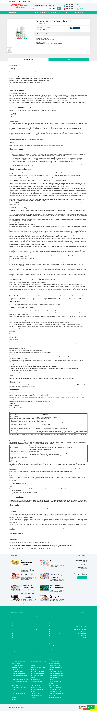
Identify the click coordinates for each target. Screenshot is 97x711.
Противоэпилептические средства (20, 679)
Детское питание (53, 635)
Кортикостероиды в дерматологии (20, 629)
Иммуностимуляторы (17, 643)
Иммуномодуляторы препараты (56, 641)
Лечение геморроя (35, 651)
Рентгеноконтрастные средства (19, 681)
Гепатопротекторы (53, 618)
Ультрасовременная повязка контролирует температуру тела (27, 587)
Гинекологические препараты (37, 620)
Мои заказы (83, 631)
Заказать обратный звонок (53, 34)
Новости (24, 1)
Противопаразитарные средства (19, 675)
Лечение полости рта (54, 651)
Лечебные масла (16, 651)
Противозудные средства (55, 629)
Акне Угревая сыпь (35, 626)
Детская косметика (16, 633)
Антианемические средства (55, 689)
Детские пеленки (16, 635)
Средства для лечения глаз (55, 687)
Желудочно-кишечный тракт (55, 637)
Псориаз (51, 679)
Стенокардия (15, 669)
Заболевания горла (16, 685)
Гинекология (52, 620)
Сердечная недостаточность (55, 667)
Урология (14, 699)
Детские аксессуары (35, 633)
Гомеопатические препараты (37, 622)
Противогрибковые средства (18, 673)
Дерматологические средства (19, 626)
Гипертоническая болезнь (55, 665)
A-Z (86, 12)
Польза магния (54, 561)
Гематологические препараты (38, 618)
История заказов (82, 633)
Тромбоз (51, 669)
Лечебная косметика (54, 649)
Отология (51, 655)
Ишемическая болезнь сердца (38, 667)
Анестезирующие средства (37, 616)
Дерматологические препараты (56, 624)
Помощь (18, 1)
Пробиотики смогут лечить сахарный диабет (57, 586)
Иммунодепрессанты (54, 639)
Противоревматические (54, 677)
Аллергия (14, 616)
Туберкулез (33, 697)
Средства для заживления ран (56, 631)
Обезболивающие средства (18, 655)
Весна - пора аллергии (27, 574)
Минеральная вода (16, 653)
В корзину (76, 28)
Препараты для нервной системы (38, 661)
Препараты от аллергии (17, 671)
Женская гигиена (16, 639)
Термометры (52, 695)
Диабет (13, 637)
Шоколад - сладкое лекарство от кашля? (27, 596)
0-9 (31, 12)
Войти (79, 4)
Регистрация (79, 6)
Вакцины (14, 618)
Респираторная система (36, 681)
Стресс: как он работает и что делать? (57, 596)
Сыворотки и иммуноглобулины (56, 693)
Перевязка (14, 657)
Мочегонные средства (36, 653)
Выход (84, 637)
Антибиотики (52, 616)
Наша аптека (12, 1)
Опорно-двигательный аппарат (38, 655)
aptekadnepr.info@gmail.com (80, 573)
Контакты (29, 1)
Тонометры (14, 697)
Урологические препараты (55, 697)
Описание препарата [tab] (28, 59)
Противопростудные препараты (56, 675)
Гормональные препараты (55, 622)
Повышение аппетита (36, 657)
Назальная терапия (53, 685)
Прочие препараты (35, 679)
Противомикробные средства (37, 673)
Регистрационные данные (80, 629)
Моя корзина (83, 635)
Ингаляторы (33, 643)
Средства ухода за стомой (18, 647)
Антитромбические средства (55, 691)
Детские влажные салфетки (55, 633)
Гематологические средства (18, 693)
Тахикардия (33, 669)
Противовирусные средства (55, 671)
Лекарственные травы (54, 647)
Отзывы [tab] (69, 59)
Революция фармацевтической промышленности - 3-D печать (27, 563)
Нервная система (53, 653)
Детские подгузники (35, 635)
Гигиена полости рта (17, 620)
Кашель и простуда (35, 685)
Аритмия (33, 665)
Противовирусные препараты (37, 671)
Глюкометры (15, 622)
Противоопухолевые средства (56, 673)
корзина (81, 8)
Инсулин (33, 624)
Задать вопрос (82, 578)
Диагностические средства (37, 637)
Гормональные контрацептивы (19, 624)
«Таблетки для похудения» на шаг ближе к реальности (57, 575)
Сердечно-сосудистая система (38, 687)
